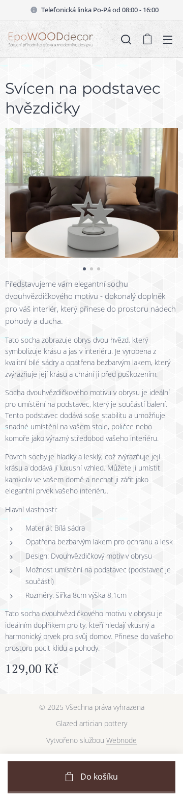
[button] (126, 39)
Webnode (121, 740)
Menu (168, 39)
